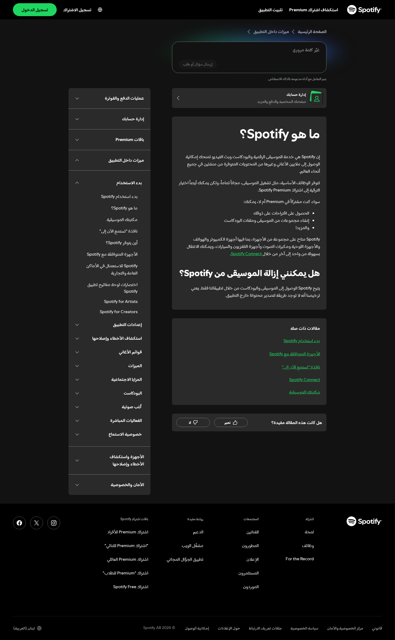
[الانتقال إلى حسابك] (180, 98)
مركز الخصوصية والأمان (345, 628)
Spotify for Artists (121, 301)
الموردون (251, 587)
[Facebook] (19, 522)
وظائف (308, 545)
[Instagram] (53, 522)
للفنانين (252, 532)
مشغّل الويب (192, 545)
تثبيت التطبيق (270, 10)
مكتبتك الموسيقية (304, 392)
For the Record (300, 559)
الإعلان (252, 559)
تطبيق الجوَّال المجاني (185, 559)
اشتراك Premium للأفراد (127, 532)
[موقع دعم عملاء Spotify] (364, 10)
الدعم (198, 532)
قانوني (377, 628)
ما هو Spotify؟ (124, 208)
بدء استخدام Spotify (301, 340)
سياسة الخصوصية (304, 628)
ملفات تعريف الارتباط (265, 628)
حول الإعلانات (229, 628)
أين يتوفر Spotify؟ (122, 242)
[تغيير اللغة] (100, 9)
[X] (36, 522)
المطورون (250, 545)
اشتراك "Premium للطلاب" (125, 573)
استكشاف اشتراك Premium (313, 10)
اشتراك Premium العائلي (127, 559)
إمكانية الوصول (197, 628)
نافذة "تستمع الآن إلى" (301, 367)
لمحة (309, 532)
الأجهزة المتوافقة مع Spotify (294, 354)
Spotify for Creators (119, 311)
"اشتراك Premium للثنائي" (126, 545)
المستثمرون (248, 573)
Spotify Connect (246, 253)
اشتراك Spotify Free (130, 587)
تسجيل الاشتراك (77, 10)
